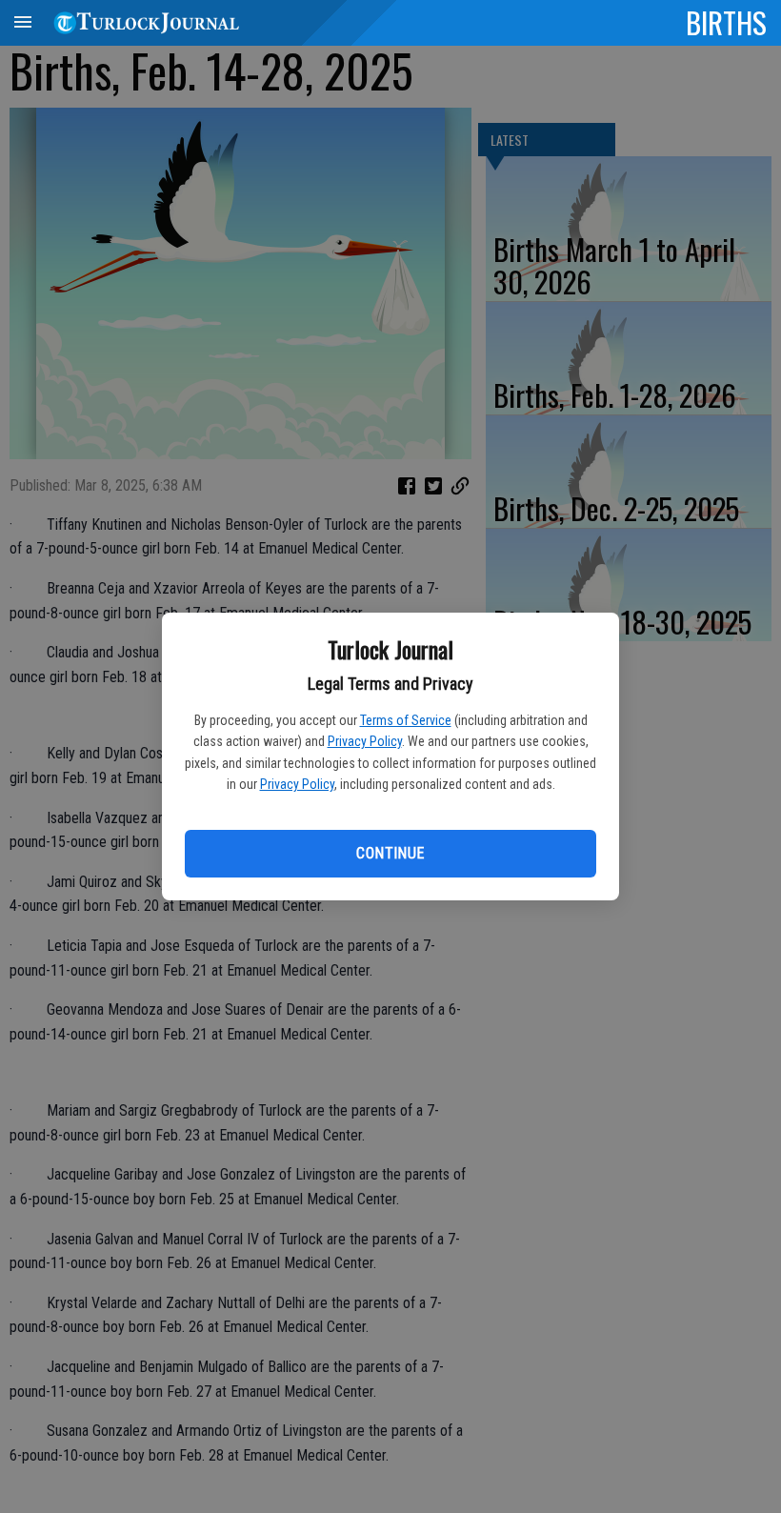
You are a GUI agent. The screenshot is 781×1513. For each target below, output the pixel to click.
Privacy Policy (365, 741)
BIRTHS (726, 22)
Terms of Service (405, 720)
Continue (390, 853)
